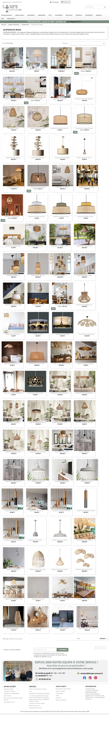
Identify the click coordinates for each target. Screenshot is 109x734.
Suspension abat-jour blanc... (35, 99)
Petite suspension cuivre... (84, 157)
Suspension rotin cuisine (38, 187)
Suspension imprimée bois (35, 393)
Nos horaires (7, 696)
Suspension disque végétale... (85, 363)
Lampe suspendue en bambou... (13, 99)
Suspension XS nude (38, 305)
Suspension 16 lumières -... (61, 69)
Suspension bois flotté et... (13, 157)
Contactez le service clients (37, 703)
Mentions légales (9, 689)
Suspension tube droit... (35, 540)
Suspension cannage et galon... (84, 128)
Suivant (103, 639)
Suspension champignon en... (84, 305)
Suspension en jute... (14, 128)
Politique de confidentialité (11, 693)
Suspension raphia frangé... (84, 275)
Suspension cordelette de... (12, 216)
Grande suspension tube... (60, 540)
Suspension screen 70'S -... (62, 452)
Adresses (58, 698)
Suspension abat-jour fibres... (36, 363)
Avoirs (57, 695)
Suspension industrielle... (13, 569)
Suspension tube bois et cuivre (61, 510)
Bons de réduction (61, 700)
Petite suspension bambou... (35, 246)
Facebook (96, 647)
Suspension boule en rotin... (13, 452)
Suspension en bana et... (13, 275)
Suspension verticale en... (13, 422)
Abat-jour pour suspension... (38, 569)
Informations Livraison (35, 708)
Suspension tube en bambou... (60, 393)
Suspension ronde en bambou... (84, 99)
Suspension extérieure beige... (13, 481)
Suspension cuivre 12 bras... (87, 187)
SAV (30, 691)
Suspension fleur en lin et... (12, 363)
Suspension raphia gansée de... (60, 128)
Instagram (104, 647)
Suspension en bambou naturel (60, 246)
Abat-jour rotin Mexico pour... (84, 569)
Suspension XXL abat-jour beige (61, 363)
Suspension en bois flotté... (62, 157)
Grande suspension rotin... (38, 128)
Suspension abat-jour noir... (13, 246)
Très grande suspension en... (84, 540)
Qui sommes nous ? (9, 702)
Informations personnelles (63, 689)
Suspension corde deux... (62, 599)
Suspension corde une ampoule (13, 393)
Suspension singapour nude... (13, 305)
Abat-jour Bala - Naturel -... (38, 628)
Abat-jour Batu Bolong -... (62, 628)
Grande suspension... (13, 187)
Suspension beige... (84, 452)
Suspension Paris (38, 334)
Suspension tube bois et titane (86, 510)
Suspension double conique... (36, 216)
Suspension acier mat (38, 599)
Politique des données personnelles (39, 693)
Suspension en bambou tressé (13, 599)
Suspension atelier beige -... (63, 481)
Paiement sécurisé (34, 705)
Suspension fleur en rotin (62, 305)
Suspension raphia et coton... (36, 69)
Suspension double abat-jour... (38, 422)
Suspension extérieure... (38, 481)
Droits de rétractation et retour (38, 689)
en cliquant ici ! (74, 21)
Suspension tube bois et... (12, 510)
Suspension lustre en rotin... (60, 569)
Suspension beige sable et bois (86, 69)
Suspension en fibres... (62, 187)
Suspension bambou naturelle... (84, 422)
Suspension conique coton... (61, 216)
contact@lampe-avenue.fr (95, 698)
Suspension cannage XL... (60, 99)
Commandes (59, 693)
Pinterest (100, 647)
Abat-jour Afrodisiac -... (13, 628)
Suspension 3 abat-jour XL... (12, 69)
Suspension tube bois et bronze (13, 540)
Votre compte (61, 686)
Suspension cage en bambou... (38, 452)
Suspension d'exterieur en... (84, 246)
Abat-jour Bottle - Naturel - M (87, 628)
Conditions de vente (9, 691)
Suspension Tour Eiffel (62, 334)
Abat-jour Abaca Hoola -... (84, 599)
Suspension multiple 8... (60, 275)
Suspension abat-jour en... (13, 334)
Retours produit (60, 691)
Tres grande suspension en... (87, 334)
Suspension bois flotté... (38, 157)
